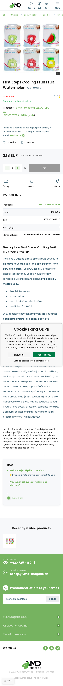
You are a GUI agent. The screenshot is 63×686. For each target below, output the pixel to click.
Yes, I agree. (44, 355)
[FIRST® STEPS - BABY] (57, 105)
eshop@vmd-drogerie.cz (29, 574)
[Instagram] (57, 648)
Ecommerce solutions (25, 677)
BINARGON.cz (43, 677)
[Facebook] (45, 648)
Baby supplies (30, 15)
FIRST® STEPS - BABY (15, 115)
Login (52, 599)
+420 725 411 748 (22, 563)
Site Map (50, 671)
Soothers (47, 15)
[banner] (15, 5)
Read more (15, 135)
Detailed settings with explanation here (31, 361)
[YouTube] (51, 648)
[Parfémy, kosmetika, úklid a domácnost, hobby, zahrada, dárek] (4, 15)
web (31, 115)
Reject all (19, 355)
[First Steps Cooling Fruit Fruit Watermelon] (9, 541)
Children (14, 15)
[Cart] (46, 5)
